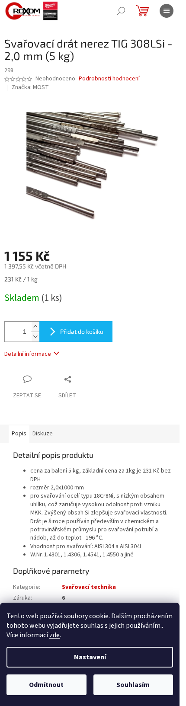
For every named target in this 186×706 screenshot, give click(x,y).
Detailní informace (27, 354)
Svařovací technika (89, 587)
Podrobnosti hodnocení (109, 79)
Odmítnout (46, 685)
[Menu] (166, 10)
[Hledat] (121, 10)
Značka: (30, 87)
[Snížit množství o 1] (35, 337)
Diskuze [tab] (42, 433)
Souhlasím (133, 685)
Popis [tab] (19, 433)
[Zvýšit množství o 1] (35, 327)
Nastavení (90, 657)
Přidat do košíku (81, 331)
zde (54, 635)
